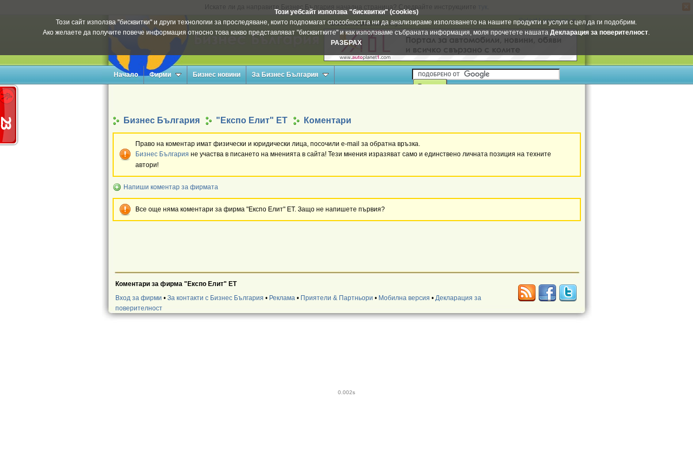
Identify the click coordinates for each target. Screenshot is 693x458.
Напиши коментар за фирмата (170, 187)
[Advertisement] (346, 99)
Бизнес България (162, 154)
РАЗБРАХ (346, 43)
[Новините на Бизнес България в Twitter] (568, 293)
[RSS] (526, 293)
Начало (126, 74)
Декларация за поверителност (599, 32)
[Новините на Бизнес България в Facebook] (547, 293)
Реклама (282, 298)
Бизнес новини (216, 74)
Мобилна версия (404, 298)
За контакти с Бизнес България (215, 298)
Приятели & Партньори (336, 298)
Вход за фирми (138, 298)
